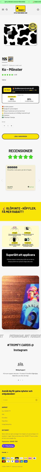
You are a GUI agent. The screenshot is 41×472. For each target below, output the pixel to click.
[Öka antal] (11, 126)
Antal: (3, 122)
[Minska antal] (4, 126)
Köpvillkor (5, 421)
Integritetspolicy (6, 424)
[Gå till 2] (10, 59)
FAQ (3, 414)
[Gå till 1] (4, 59)
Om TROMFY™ (6, 411)
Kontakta (4, 417)
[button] (2, 180)
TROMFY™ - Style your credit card (12, 65)
